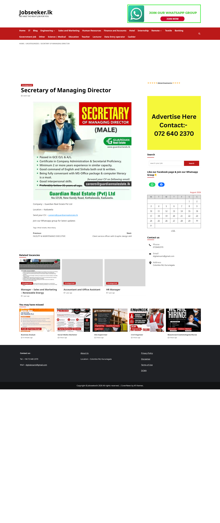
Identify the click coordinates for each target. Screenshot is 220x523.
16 (197, 211)
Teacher (86, 36)
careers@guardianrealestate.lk (63, 215)
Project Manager (34, 329)
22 (189, 216)
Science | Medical (57, 36)
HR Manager (113, 289)
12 (166, 211)
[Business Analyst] (36, 320)
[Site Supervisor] (110, 320)
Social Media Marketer (67, 335)
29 (189, 220)
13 (174, 211)
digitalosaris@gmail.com (163, 256)
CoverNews (126, 385)
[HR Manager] (124, 272)
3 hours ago (63, 338)
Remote (155, 30)
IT (29, 30)
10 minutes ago (28, 338)
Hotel (132, 30)
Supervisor (99, 329)
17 (151, 216)
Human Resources (91, 30)
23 (197, 216)
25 (159, 220)
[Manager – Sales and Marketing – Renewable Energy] (39, 272)
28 (182, 220)
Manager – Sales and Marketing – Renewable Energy (39, 291)
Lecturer (97, 36)
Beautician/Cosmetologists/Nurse (182, 335)
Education (74, 36)
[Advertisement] (110, 63)
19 (166, 216)
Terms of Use (147, 365)
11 (159, 211)
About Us (85, 353)
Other (42, 36)
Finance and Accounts (115, 30)
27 (174, 220)
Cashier (132, 36)
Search (151, 154)
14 (182, 211)
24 (151, 220)
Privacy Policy (147, 353)
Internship (143, 30)
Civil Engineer (137, 335)
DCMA (144, 370)
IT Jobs (24, 329)
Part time (76, 329)
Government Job (27, 36)
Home (22, 30)
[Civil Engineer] (146, 320)
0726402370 (158, 247)
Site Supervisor (100, 335)
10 (151, 211)
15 (189, 211)
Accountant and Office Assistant (82, 289)
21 (182, 216)
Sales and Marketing (68, 30)
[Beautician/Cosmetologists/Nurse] (183, 320)
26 (166, 220)
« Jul (173, 230)
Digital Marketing (65, 329)
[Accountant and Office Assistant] (82, 272)
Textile (168, 30)
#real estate (42, 228)
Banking (179, 30)
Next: (112, 234)
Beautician (172, 329)
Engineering (46, 30)
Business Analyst (28, 335)
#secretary (52, 228)
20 (174, 216)
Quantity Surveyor (112, 326)
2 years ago (26, 96)
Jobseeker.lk (35, 12)
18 (159, 216)
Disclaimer (145, 359)
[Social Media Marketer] (73, 320)
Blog (35, 30)
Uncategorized (27, 85)
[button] (199, 34)
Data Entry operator (114, 36)
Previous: (49, 234)
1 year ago (26, 296)
